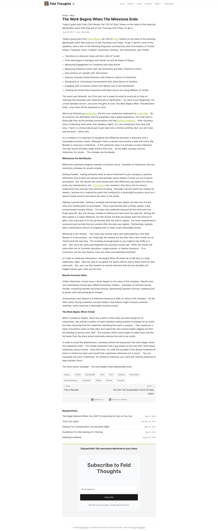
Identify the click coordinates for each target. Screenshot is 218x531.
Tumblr (77, 374)
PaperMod (141, 527)
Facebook (86, 380)
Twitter (98, 380)
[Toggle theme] (73, 4)
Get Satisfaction (70, 380)
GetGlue (121, 374)
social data (142, 113)
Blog (72, 15)
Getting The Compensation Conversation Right (85, 426)
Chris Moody (93, 39)
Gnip (115, 39)
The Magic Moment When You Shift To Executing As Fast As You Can (97, 416)
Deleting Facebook (71, 437)
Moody (109, 380)
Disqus (67, 374)
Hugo (134, 527)
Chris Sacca (99, 185)
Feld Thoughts (60, 4)
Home (65, 15)
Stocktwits (134, 374)
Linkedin (120, 380)
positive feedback (126, 120)
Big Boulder (91, 113)
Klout (102, 374)
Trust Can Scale (70, 421)
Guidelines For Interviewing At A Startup (82, 432)
